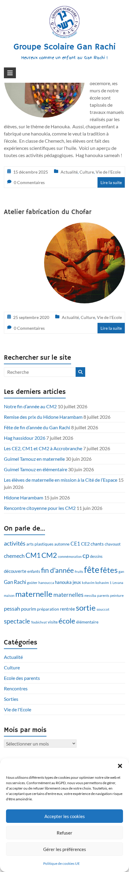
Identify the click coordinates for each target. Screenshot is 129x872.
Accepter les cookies (64, 816)
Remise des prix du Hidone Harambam (43, 417)
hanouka (63, 582)
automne (62, 544)
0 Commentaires (29, 182)
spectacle (17, 621)
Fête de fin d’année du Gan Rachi (37, 427)
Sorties (11, 699)
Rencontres (16, 688)
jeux (77, 582)
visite (53, 621)
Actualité (69, 171)
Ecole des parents (22, 678)
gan (121, 571)
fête (91, 569)
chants (97, 543)
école (66, 621)
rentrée (67, 609)
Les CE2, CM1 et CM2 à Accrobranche (43, 448)
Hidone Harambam (23, 497)
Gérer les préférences (64, 849)
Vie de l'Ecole (108, 171)
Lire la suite (111, 182)
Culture (87, 171)
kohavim (88, 583)
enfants (33, 571)
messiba (90, 595)
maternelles (68, 594)
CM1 (33, 555)
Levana (117, 583)
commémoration (70, 556)
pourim (28, 609)
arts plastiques (39, 543)
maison (9, 595)
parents (103, 595)
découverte (15, 571)
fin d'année (57, 570)
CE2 (85, 543)
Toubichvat (39, 622)
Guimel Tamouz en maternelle (34, 459)
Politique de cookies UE (61, 863)
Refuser (64, 832)
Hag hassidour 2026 (24, 438)
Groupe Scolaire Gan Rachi (65, 47)
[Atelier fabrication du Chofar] (84, 226)
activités (15, 543)
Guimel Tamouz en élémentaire (35, 469)
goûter (32, 583)
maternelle (33, 594)
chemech (14, 555)
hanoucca (46, 583)
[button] (120, 766)
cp (85, 555)
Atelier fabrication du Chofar (47, 212)
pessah (12, 608)
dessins (96, 556)
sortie (86, 607)
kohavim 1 (103, 583)
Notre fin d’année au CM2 (30, 406)
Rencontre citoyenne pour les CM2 (40, 508)
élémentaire (87, 621)
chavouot (113, 544)
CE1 (75, 543)
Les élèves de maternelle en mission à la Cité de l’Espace (60, 480)
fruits (79, 571)
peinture (117, 595)
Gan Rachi (15, 582)
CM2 (49, 555)
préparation (48, 609)
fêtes (109, 570)
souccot (103, 609)
